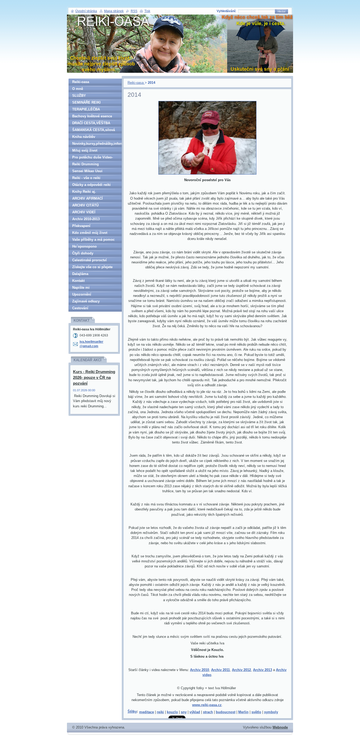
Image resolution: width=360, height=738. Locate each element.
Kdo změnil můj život (89, 233)
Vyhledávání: (226, 11)
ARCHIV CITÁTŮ (85, 205)
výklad (194, 712)
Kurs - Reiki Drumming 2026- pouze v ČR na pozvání (94, 377)
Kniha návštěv (83, 137)
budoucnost (225, 712)
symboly (271, 712)
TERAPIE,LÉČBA (86, 109)
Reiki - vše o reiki (86, 178)
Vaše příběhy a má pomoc (93, 240)
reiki (160, 712)
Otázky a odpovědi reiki (91, 185)
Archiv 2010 (199, 670)
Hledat (281, 11)
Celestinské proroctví (89, 260)
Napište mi (81, 288)
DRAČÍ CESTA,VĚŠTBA (91, 123)
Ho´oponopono (84, 246)
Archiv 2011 (220, 670)
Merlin (243, 712)
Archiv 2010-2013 (86, 219)
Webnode (280, 727)
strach (208, 712)
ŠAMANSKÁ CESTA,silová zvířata (93, 130)
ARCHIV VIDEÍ (83, 212)
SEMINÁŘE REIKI (86, 102)
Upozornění (81, 294)
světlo (256, 712)
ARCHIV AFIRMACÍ (87, 198)
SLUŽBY (79, 96)
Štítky (132, 711)
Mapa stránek (114, 11)
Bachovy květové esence (92, 116)
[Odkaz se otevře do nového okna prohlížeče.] (207, 175)
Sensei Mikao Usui (87, 171)
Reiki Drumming (85, 164)
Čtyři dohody (82, 253)
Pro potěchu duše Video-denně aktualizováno (92, 158)
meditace (146, 712)
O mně (77, 89)
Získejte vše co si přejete (92, 267)
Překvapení (81, 226)
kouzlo (172, 712)
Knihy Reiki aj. (84, 192)
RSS (134, 11)
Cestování (80, 308)
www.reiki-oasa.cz (207, 705)
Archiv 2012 (241, 670)
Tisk (147, 11)
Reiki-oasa (136, 83)
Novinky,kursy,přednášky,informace (97, 144)
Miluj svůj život (84, 150)
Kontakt (78, 281)
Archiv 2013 (262, 670)
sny (184, 712)
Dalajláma (80, 274)
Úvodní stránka (86, 11)
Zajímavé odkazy (86, 301)
